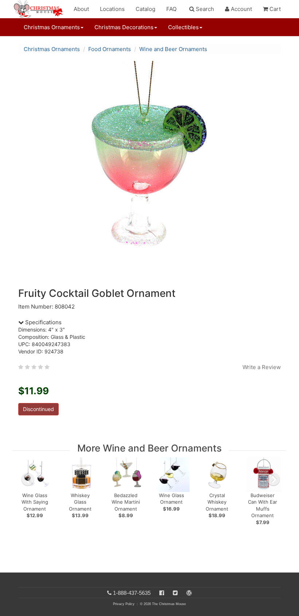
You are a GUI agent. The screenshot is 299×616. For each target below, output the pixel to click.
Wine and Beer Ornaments (173, 49)
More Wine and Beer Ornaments (149, 448)
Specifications (43, 322)
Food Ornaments (109, 49)
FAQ (171, 8)
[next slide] (273, 479)
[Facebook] (161, 593)
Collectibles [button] (183, 27)
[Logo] (40, 9)
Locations (112, 8)
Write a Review (261, 367)
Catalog (145, 8)
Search (204, 8)
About (81, 8)
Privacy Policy (124, 604)
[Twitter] (175, 593)
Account (240, 8)
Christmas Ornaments (52, 49)
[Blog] (189, 593)
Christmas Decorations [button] (124, 27)
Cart (274, 8)
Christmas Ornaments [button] (52, 27)
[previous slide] (27, 479)
